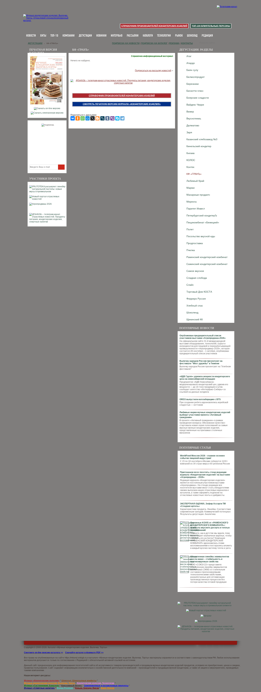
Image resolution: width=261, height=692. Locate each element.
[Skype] (117, 118)
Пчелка (190, 250)
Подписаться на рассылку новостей (153, 70)
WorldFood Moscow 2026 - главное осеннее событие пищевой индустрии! (202, 456)
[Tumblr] (107, 118)
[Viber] (112, 118)
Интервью (117, 35)
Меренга (191, 201)
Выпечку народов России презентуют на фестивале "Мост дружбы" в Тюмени (201, 362)
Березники (192, 83)
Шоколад (192, 35)
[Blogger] (97, 118)
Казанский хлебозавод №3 (201, 139)
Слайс (190, 284)
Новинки (101, 35)
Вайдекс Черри (195, 104)
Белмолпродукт (195, 77)
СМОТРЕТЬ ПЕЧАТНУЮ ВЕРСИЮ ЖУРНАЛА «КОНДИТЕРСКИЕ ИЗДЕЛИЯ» (122, 104)
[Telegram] (122, 118)
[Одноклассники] (77, 118)
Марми (190, 187)
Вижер (190, 111)
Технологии (164, 35)
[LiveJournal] (102, 118)
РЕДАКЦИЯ (207, 35)
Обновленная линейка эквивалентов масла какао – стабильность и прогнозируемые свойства (209, 559)
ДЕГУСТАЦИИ (85, 35)
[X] (92, 118)
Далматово (192, 125)
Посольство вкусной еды (200, 236)
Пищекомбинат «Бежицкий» (202, 222)
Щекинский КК (194, 319)
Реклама (174, 43)
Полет (190, 229)
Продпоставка (194, 243)
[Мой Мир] (87, 118)
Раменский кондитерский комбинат (206, 257)
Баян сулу (192, 70)
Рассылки (132, 35)
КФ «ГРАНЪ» (194, 174)
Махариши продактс (198, 194)
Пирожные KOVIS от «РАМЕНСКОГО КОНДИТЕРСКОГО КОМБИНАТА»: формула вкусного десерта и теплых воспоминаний (210, 526)
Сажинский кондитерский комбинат (206, 264)
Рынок (179, 35)
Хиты (43, 35)
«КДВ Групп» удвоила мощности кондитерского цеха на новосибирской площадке (205, 377)
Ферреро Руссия (196, 298)
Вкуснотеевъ (193, 118)
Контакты (187, 43)
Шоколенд (192, 312)
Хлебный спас (194, 305)
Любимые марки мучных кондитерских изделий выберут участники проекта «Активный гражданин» (205, 415)
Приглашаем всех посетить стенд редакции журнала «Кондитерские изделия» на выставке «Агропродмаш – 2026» (205, 474)
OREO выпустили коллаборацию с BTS (200, 399)
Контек (190, 167)
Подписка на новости (126, 43)
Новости (31, 35)
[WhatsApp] (82, 118)
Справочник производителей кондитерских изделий (154, 26)
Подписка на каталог (154, 43)
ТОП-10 (54, 35)
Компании (68, 35)
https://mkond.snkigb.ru (76, 657)
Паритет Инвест (195, 208)
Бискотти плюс (194, 90)
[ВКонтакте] (72, 118)
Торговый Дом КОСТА (199, 291)
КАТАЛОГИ (148, 35)
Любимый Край (195, 180)
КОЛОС (190, 160)
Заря (189, 132)
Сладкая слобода (196, 277)
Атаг (188, 56)
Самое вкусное (195, 271)
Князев (190, 153)
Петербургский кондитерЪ (201, 215)
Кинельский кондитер (198, 146)
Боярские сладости (197, 97)
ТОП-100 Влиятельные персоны (211, 26)
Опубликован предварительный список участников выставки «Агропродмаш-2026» (203, 336)
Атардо (190, 63)
